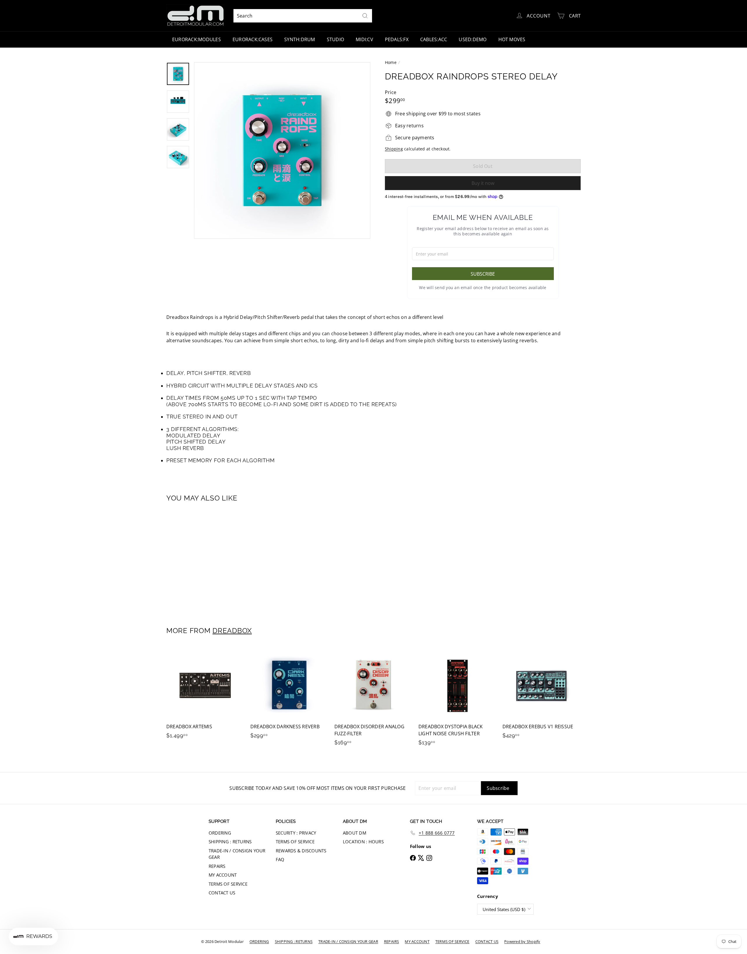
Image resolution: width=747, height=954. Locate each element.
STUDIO (335, 39)
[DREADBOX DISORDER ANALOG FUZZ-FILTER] (373, 699)
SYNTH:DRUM (299, 39)
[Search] (365, 15)
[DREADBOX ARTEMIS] (205, 696)
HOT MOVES (512, 39)
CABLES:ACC (433, 39)
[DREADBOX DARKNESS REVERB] (289, 696)
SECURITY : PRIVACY (296, 833)
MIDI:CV (364, 39)
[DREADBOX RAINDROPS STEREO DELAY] (198, 560)
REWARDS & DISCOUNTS (301, 851)
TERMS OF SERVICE (228, 884)
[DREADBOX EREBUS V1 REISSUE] (541, 696)
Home (391, 62)
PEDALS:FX (397, 39)
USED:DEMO (472, 39)
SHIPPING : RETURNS (230, 841)
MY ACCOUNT (223, 875)
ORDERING (220, 833)
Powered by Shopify (522, 941)
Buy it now (483, 183)
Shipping (394, 149)
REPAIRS (217, 866)
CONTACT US (222, 893)
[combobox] (302, 15)
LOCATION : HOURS (363, 841)
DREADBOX (232, 630)
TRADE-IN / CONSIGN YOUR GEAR (237, 854)
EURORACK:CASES (253, 39)
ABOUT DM (354, 833)
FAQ (280, 859)
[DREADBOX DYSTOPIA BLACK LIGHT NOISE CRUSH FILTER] (457, 699)
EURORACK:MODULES (196, 39)
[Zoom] (282, 150)
